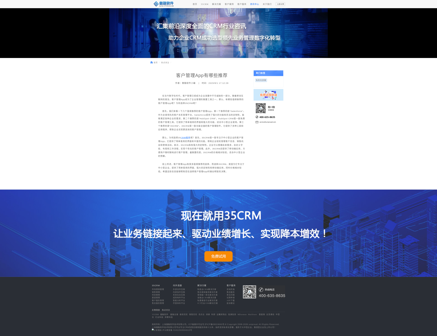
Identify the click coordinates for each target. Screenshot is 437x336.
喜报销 (262, 314)
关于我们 (267, 4)
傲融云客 (174, 314)
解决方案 (216, 4)
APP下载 (231, 300)
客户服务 (241, 4)
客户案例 (229, 4)
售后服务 (231, 292)
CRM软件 (186, 138)
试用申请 (231, 298)
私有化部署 (261, 80)
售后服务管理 (158, 303)
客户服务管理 (158, 300)
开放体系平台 (179, 303)
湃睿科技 (169, 317)
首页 (195, 4)
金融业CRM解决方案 (206, 298)
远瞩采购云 (222, 314)
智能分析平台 (179, 300)
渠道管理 (156, 298)
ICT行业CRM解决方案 (207, 303)
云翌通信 (270, 314)
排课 (208, 314)
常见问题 (231, 295)
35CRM (204, 4)
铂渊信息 (232, 314)
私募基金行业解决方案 (207, 300)
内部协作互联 (179, 292)
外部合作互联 (179, 289)
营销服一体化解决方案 (207, 295)
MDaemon (242, 314)
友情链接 (156, 310)
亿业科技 (159, 317)
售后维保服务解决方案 (207, 292)
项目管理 (156, 295)
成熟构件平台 (179, 298)
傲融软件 (164, 314)
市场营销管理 (158, 289)
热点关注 (165, 63)
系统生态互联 (179, 295)
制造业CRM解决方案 (206, 289)
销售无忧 (193, 314)
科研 (213, 314)
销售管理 (156, 292)
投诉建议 (231, 303)
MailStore (252, 314)
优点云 (202, 314)
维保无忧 (184, 314)
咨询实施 (231, 289)
